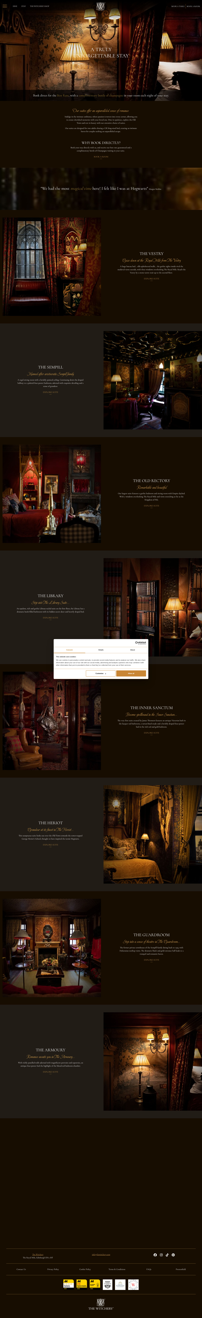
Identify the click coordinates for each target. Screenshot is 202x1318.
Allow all (131, 673)
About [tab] (132, 650)
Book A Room (101, 156)
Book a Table (178, 6)
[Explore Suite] (52, 267)
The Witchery (37, 1254)
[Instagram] (161, 1255)
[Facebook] (155, 1255)
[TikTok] (167, 1255)
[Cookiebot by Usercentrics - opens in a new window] (137, 643)
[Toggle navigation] (5, 6)
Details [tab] (101, 650)
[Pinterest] (173, 1255)
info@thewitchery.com (101, 1254)
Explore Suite (151, 278)
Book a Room (193, 6)
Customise (99, 673)
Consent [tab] (69, 650)
